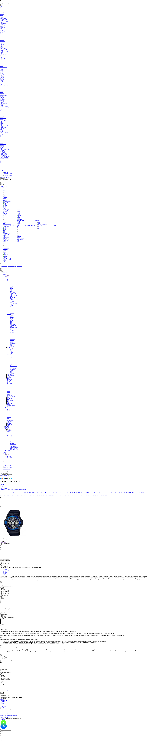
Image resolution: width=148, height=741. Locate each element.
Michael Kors (99, 492)
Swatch (77, 492)
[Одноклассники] (2, 478)
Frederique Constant (105, 492)
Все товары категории (4, 688)
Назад (7, 275)
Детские (11, 349)
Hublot (110, 492)
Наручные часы (10, 279)
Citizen (82, 492)
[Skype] (11, 478)
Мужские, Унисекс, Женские (50, 492)
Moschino (65, 492)
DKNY (87, 492)
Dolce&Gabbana (73, 492)
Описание (5, 569)
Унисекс (11, 356)
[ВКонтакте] (1, 478)
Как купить (7, 455)
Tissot (80, 492)
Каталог (6, 276)
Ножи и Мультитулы (14, 437)
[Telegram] (12, 478)
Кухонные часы (18, 489)
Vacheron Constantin (139, 492)
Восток (68, 492)
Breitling (25, 492)
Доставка (4, 574)
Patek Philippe (121, 492)
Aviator (22, 492)
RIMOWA (13, 489)
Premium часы (10, 409)
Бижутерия (12, 443)
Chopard (35, 492)
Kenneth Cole (114, 492)
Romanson (28, 495)
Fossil (96, 492)
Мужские (11, 282)
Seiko (127, 492)
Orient (118, 492)
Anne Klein (12, 492)
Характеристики (6, 570)
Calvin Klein (31, 492)
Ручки (11, 433)
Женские (11, 316)
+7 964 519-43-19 (4, 168)
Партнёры (2, 704)
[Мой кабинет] (1, 267)
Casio (28, 492)
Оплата (4, 573)
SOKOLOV (130, 492)
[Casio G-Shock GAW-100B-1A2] (13, 535)
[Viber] (7, 478)
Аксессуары (9, 430)
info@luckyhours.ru (5, 177)
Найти (2, 731)
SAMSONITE (8, 489)
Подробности (3, 542)
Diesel (85, 492)
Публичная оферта (4, 717)
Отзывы (4, 571)
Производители (3, 700)
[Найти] (1, 5)
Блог (1, 702)
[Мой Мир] (4, 478)
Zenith (144, 492)
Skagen (134, 492)
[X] (6, 478)
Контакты (2, 703)
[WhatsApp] (9, 478)
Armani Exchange (18, 492)
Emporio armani (92, 492)
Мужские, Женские (41, 492)
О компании (2, 699)
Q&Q (125, 492)
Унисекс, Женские (59, 492)
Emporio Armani (81, 495)
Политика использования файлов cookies (8, 715)
